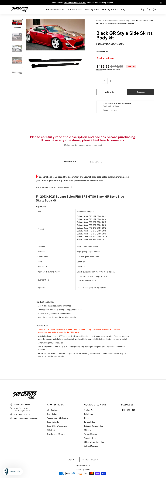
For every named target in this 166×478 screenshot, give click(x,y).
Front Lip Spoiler (53, 422)
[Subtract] (99, 81)
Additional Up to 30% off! (75, 2)
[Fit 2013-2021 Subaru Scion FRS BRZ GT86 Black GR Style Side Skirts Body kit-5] (22, 67)
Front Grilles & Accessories (57, 426)
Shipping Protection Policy (94, 442)
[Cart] (148, 9)
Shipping (99, 70)
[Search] (142, 9)
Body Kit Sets (52, 414)
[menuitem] (55, 9)
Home (98, 21)
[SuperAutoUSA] (19, 9)
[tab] (70, 162)
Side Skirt (51, 430)
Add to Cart (110, 92)
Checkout (140, 92)
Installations (88, 414)
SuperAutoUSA (102, 51)
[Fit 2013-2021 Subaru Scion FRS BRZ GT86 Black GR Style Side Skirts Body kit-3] (22, 43)
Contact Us (88, 410)
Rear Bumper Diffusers (55, 434)
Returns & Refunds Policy (93, 426)
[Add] (110, 81)
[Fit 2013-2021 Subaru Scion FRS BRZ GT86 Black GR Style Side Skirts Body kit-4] (22, 55)
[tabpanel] (83, 264)
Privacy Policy (89, 422)
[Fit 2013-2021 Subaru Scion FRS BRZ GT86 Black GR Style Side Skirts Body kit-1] (22, 19)
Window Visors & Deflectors (57, 418)
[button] (123, 410)
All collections (52, 410)
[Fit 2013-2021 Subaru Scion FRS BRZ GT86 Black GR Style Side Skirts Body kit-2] (22, 31)
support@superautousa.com (26, 418)
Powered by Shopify (83, 470)
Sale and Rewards (91, 446)
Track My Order (90, 438)
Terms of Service (90, 434)
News (86, 418)
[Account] (154, 9)
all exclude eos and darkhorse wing (116, 21)
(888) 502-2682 (21, 408)
